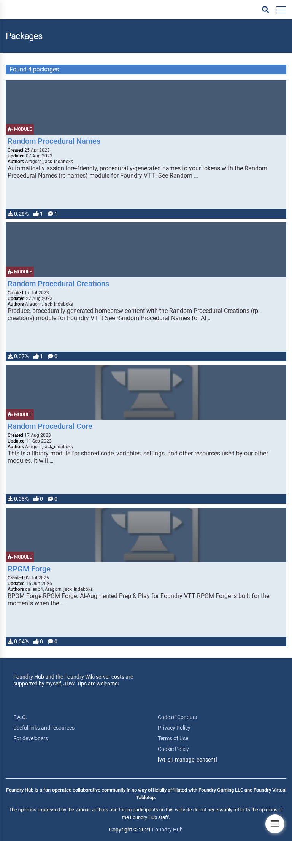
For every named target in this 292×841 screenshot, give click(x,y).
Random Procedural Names (54, 141)
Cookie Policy (173, 749)
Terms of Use (173, 738)
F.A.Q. (20, 717)
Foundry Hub (167, 830)
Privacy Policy (174, 728)
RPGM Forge (29, 568)
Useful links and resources (44, 728)
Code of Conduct (177, 717)
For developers (30, 738)
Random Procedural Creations (58, 283)
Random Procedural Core (50, 426)
